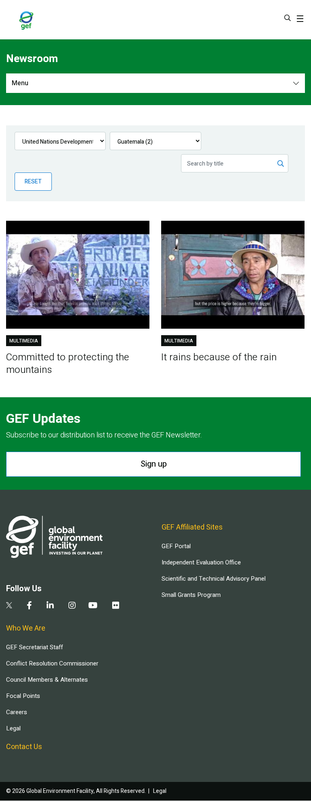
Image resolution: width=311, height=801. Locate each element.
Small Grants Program (191, 594)
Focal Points (23, 695)
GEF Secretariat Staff (34, 647)
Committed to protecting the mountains (67, 363)
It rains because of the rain (219, 357)
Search (287, 18)
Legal (13, 728)
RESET (33, 181)
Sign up (154, 464)
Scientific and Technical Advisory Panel (214, 578)
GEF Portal (176, 546)
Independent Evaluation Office (201, 562)
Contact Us (24, 746)
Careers (16, 712)
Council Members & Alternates (47, 679)
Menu (20, 83)
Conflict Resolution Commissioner (52, 663)
